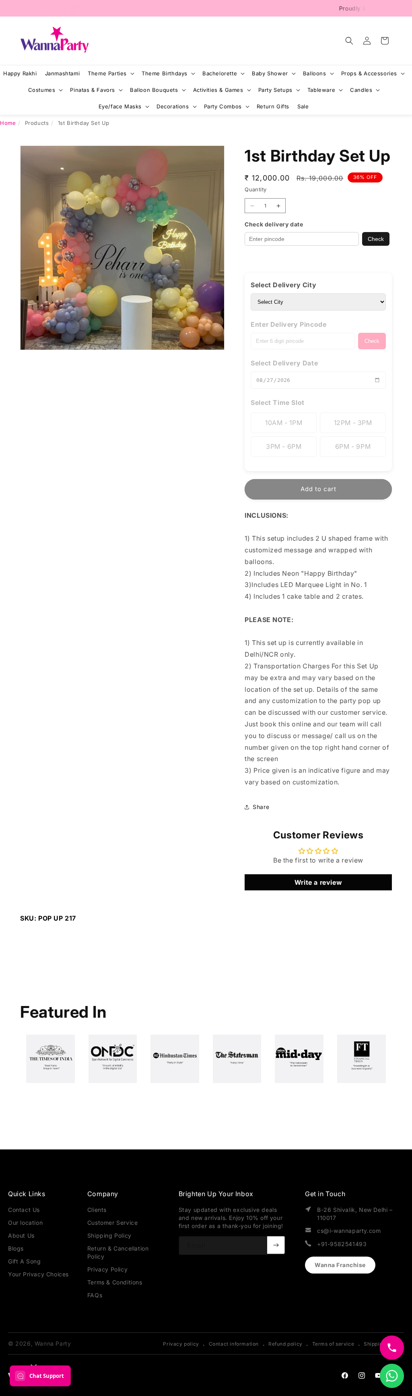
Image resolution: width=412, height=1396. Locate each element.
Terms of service (333, 1344)
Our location (25, 1222)
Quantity (255, 189)
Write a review (318, 882)
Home (8, 123)
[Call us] (392, 1348)
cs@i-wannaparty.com (349, 1230)
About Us (21, 1235)
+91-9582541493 (342, 1243)
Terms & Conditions (114, 1282)
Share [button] (261, 806)
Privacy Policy (107, 1269)
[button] (349, 41)
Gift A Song (24, 1261)
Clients (97, 1209)
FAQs (94, 1295)
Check (376, 239)
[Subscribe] (276, 1245)
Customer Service (112, 1222)
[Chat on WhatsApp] (392, 1376)
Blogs (16, 1248)
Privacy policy (181, 1344)
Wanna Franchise (340, 1264)
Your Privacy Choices (38, 1274)
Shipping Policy (109, 1235)
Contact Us (24, 1209)
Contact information (234, 1344)
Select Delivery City (283, 285)
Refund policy (285, 1344)
